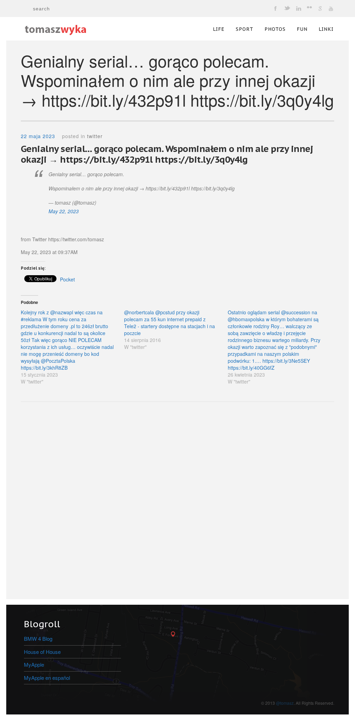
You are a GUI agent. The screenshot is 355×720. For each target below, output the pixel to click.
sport (244, 29)
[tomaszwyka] (55, 26)
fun (302, 29)
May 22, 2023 (64, 211)
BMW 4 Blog (38, 638)
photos (275, 29)
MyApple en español (47, 677)
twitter (95, 136)
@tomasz (285, 703)
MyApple (34, 664)
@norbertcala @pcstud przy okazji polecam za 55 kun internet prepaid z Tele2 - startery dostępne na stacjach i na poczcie (169, 322)
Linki (326, 29)
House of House (42, 651)
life (219, 29)
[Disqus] (177, 502)
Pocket (67, 279)
